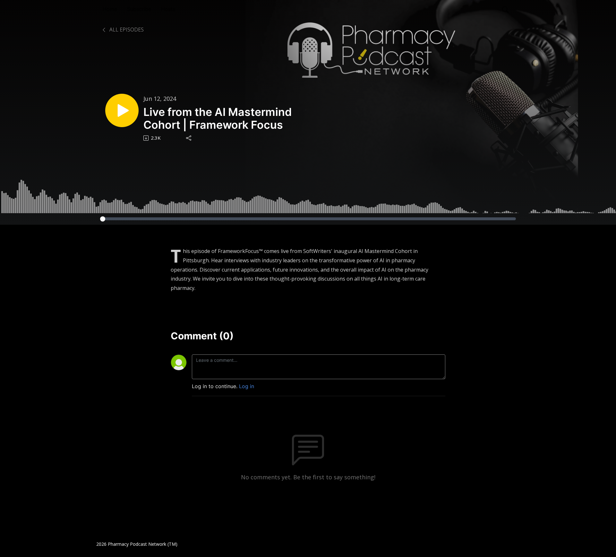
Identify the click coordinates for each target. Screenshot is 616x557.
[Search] (505, 9)
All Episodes (126, 29)
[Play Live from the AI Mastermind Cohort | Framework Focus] (122, 110)
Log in (246, 386)
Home (110, 9)
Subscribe (139, 9)
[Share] (189, 138)
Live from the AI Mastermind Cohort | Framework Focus (217, 119)
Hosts (168, 9)
